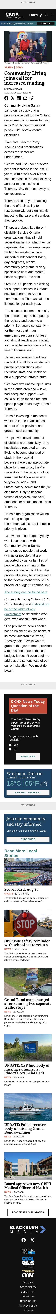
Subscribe (28, 839)
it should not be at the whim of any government (26, 609)
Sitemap (28, 1310)
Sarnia (8, 67)
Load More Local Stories (28, 1212)
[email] (25, 98)
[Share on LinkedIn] (19, 98)
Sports (8, 894)
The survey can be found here (25, 592)
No (15, 749)
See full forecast (28, 792)
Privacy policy (28, 1306)
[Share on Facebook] (6, 98)
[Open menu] (53, 15)
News (19, 67)
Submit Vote (28, 756)
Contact (28, 1282)
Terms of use (28, 1301)
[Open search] (46, 15)
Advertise (28, 1296)
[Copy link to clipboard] (31, 98)
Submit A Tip (28, 1292)
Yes (16, 744)
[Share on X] (13, 98)
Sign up (45, 23)
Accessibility (28, 1287)
